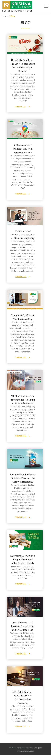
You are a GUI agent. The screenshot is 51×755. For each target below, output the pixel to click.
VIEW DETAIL (20, 106)
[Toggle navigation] (46, 6)
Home (5, 16)
